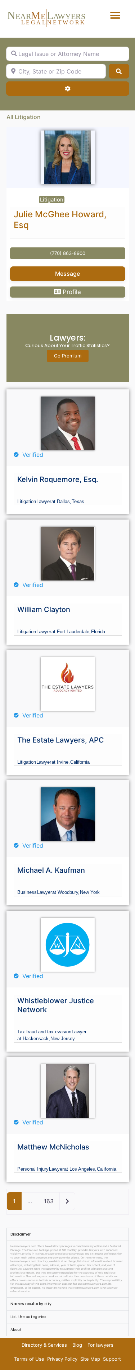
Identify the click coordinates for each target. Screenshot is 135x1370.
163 (49, 1201)
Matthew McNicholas (53, 1147)
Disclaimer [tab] (20, 1234)
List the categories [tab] (28, 1316)
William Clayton (43, 609)
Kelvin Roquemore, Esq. (57, 479)
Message (67, 273)
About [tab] (16, 1329)
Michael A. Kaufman (51, 870)
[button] (115, 15)
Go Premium (67, 356)
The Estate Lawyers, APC (60, 740)
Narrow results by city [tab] (30, 1304)
